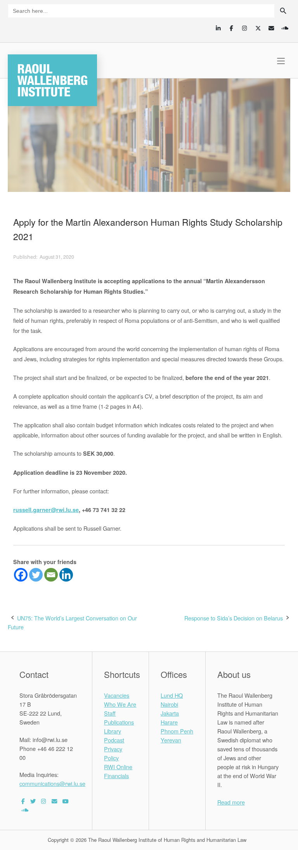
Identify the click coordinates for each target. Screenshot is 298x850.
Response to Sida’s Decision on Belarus (233, 618)
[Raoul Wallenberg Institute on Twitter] (33, 801)
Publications (119, 722)
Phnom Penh (177, 731)
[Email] (51, 575)
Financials (116, 776)
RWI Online (118, 767)
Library (112, 731)
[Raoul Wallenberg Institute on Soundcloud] (24, 810)
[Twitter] (36, 575)
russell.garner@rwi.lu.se (46, 510)
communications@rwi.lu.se (52, 783)
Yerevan (171, 740)
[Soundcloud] (284, 28)
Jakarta (170, 713)
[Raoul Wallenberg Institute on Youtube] (65, 801)
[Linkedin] (66, 575)
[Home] (52, 79)
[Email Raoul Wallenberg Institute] (54, 801)
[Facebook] (21, 575)
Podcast (114, 740)
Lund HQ (172, 695)
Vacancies (116, 695)
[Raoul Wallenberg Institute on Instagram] (43, 801)
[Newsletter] (271, 28)
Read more (231, 802)
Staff (110, 713)
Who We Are (120, 704)
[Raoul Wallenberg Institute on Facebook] (23, 801)
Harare (169, 722)
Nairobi (169, 704)
